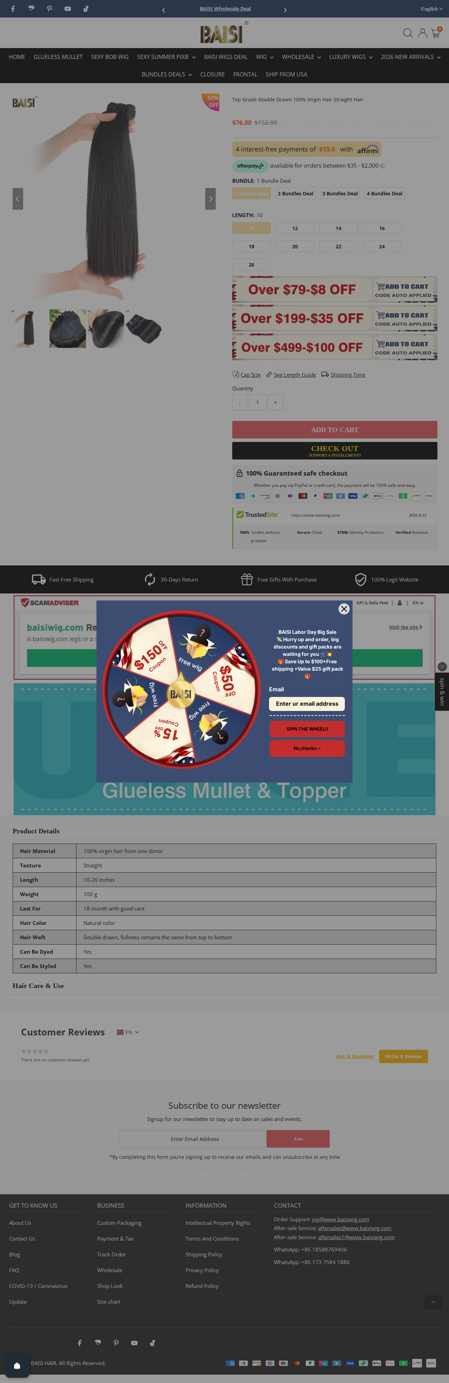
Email (276, 689)
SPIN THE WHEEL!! (307, 729)
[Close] (344, 608)
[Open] (17, 1366)
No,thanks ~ (307, 748)
